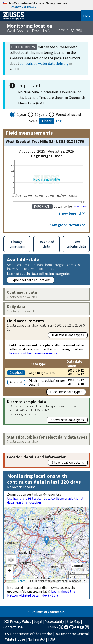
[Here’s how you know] (46, 5)
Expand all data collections (31, 280)
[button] (46, 540)
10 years (41, 114)
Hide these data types (68, 335)
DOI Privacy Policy (17, 621)
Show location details (68, 462)
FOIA (51, 639)
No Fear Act (36, 639)
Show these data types (67, 419)
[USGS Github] (71, 628)
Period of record (68, 114)
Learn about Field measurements (33, 353)
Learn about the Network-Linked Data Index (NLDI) (41, 593)
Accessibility (54, 621)
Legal (38, 621)
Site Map (73, 621)
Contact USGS (14, 627)
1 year (21, 114)
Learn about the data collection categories (38, 273)
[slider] (82, 201)
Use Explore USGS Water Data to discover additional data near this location (45, 500)
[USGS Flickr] (76, 628)
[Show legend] (85, 565)
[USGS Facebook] (66, 628)
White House (15, 639)
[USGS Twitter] (61, 628)
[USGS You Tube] (81, 628)
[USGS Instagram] (87, 628)
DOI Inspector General (72, 633)
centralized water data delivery (44, 63)
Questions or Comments (46, 612)
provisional (80, 206)
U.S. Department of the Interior (27, 633)
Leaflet (21, 581)
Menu (86, 16)
